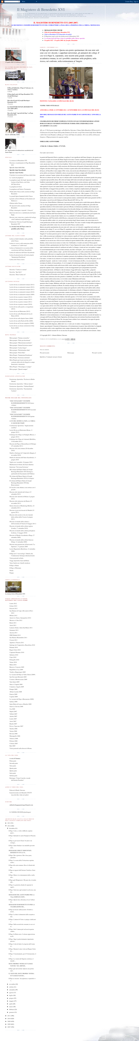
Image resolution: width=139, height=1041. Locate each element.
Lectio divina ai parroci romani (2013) (21, 297)
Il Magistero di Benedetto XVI (41, 9)
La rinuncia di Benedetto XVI (18, 160)
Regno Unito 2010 (15, 650)
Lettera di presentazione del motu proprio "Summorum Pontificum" (22, 256)
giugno (11, 998)
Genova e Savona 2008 (16, 706)
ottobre (11, 987)
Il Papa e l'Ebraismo (15, 568)
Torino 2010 (13, 662)
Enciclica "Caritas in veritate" (18, 270)
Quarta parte (13, 768)
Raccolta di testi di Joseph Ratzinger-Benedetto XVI (18, 101)
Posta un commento (44, 349)
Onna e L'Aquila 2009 (16, 684)
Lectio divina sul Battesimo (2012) (20, 311)
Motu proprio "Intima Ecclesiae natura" (21, 345)
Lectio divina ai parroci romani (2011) (21, 302)
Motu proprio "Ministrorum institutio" (21, 343)
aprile (11, 1004)
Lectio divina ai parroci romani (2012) (21, 299)
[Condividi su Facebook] (72, 339)
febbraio (11, 1009)
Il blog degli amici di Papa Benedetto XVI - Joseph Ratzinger (20, 95)
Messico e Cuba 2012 (16, 620)
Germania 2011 (14, 630)
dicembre (12, 828)
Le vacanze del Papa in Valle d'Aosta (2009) (22, 674)
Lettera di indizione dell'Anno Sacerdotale (22, 252)
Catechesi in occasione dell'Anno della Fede (23, 175)
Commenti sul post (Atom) (54, 357)
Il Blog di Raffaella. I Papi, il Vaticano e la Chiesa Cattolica (20, 89)
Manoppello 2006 (15, 736)
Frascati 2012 (13, 608)
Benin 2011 (13, 623)
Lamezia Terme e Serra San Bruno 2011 (21, 628)
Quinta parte (13, 771)
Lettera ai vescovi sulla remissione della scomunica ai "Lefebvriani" (21, 244)
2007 (9, 1027)
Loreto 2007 (13, 719)
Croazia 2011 (13, 640)
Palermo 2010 (14, 647)
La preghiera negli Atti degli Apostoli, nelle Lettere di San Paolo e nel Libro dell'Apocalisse (22, 182)
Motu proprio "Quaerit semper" (19, 369)
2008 (9, 1024)
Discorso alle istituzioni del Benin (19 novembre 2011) (21, 502)
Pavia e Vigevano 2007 (16, 726)
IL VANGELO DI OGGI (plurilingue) (20, 812)
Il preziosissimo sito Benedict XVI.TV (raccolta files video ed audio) (21, 794)
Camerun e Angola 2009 (17, 687)
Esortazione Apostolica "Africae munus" (21, 384)
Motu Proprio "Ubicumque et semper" (21, 367)
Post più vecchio (97, 353)
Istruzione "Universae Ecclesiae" (19, 467)
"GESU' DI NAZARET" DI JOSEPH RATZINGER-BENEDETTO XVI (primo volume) (22, 416)
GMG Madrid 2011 (15, 635)
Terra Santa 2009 (14, 682)
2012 (9, 826)
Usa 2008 (12, 709)
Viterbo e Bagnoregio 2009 (18, 672)
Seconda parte (14, 763)
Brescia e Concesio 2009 (17, 667)
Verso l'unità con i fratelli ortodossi (20, 563)
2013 (9, 823)
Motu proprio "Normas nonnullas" (20, 338)
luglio (11, 995)
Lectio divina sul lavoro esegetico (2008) (22, 323)
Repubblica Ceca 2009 (16, 670)
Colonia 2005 (14, 743)
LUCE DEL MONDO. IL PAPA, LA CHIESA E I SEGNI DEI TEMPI (22, 422)
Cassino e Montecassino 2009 (18, 679)
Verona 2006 (13, 731)
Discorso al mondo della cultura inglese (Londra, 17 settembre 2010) (21, 527)
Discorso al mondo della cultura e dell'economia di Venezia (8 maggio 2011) (23, 523)
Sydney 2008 (13, 702)
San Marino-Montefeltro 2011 (18, 637)
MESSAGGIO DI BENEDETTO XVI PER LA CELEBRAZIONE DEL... (22, 906)
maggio (11, 1001)
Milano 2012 (13, 615)
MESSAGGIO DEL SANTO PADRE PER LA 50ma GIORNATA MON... (21, 896)
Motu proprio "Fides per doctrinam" (20, 340)
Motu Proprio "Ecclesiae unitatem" (20, 358)
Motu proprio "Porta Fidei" (17, 353)
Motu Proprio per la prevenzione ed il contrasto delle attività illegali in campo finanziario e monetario (22, 362)
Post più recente (44, 353)
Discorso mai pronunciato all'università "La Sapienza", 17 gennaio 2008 (22, 545)
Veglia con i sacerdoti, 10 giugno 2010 (21, 462)
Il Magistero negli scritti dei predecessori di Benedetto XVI (61, 36)
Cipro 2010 (13, 657)
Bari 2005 (12, 746)
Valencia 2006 (14, 738)
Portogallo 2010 (14, 660)
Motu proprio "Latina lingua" (18, 348)
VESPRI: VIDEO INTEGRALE (49, 105)
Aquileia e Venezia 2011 (17, 642)
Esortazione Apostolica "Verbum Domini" (22, 386)
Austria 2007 (13, 716)
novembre (12, 984)
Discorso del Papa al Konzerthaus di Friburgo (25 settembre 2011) (23, 445)
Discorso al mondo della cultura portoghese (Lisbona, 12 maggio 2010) (22, 532)
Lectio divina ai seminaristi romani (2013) (22, 285)
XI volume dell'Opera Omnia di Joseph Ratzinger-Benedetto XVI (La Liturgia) (22, 477)
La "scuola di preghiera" (17, 178)
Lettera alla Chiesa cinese (17, 259)
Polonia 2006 (13, 741)
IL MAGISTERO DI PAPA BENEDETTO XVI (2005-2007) (20, 107)
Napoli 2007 (13, 711)
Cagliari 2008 (14, 697)
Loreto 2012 (13, 603)
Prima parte (13, 761)
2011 (9, 1016)
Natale (11, 570)
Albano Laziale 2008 (16, 692)
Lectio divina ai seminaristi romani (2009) (22, 294)
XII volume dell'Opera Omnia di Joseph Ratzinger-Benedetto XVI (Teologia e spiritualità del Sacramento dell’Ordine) (22, 472)
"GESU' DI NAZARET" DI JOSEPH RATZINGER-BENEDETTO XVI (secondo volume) (23, 410)
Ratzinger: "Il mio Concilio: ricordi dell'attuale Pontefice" (20, 779)
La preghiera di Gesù (16, 187)
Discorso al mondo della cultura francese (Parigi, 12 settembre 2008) (21, 541)
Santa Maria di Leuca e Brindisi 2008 (20, 704)
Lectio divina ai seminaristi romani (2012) (22, 287)
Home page (70, 353)
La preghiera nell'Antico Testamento (20, 189)
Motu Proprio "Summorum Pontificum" (21, 355)
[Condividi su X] (70, 339)
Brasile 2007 (13, 724)
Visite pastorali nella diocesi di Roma (21, 748)
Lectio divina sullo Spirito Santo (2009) (21, 318)
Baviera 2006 (13, 734)
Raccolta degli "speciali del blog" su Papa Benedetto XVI (20, 114)
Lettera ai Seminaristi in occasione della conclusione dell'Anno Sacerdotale (21, 249)
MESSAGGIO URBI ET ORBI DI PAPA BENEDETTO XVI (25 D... (20, 851)
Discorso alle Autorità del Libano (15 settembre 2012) (20, 493)
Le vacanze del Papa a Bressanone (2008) (22, 699)
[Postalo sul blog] (68, 339)
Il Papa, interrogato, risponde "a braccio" (21, 210)
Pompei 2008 (13, 689)
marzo (11, 1007)
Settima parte (13, 776)
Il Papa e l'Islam (14, 565)
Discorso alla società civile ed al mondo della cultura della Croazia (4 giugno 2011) (21, 517)
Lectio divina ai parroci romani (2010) (21, 304)
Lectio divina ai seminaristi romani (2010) (22, 292)
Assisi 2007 (13, 721)
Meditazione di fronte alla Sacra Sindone (22, 464)
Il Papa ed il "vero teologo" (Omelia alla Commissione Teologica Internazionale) (22, 555)
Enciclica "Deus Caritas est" (18, 274)
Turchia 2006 (13, 729)
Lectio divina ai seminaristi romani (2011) (22, 289)
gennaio (11, 1012)
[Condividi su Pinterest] (74, 339)
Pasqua (12, 573)
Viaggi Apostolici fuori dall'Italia (19, 561)
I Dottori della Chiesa (16, 203)
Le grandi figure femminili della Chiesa (21, 196)
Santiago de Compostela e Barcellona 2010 (22, 645)
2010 (9, 1018)
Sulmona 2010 (14, 655)
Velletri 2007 (13, 714)
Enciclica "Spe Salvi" (16, 272)
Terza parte (13, 766)
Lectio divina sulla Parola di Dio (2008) (21, 321)
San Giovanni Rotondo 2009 (18, 677)
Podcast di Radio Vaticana (17, 790)
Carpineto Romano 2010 (17, 652)
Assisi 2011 (13, 625)
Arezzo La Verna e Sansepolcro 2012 (20, 618)
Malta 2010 (13, 665)
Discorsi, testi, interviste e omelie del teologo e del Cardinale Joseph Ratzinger (23, 218)
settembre (12, 990)
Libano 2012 (13, 606)
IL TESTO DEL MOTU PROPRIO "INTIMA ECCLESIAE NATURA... (21, 975)
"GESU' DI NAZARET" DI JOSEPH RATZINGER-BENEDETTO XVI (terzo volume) (22, 403)
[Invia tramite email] (66, 339)
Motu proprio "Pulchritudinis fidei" (20, 350)
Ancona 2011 (13, 633)
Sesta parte (13, 773)
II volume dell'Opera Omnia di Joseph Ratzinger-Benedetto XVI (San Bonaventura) (21, 483)
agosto (11, 992)
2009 (9, 1021)
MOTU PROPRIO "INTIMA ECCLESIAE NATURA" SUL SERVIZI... (21, 965)
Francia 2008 (13, 694)
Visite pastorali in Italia (16, 558)
